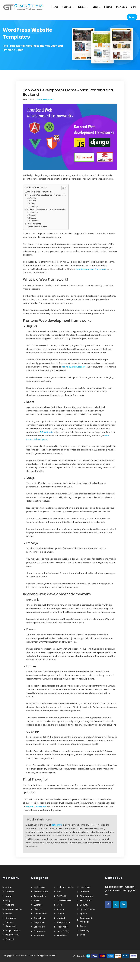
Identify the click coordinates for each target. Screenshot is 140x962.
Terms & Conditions (11, 924)
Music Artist (62, 926)
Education (39, 935)
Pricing (108, 6)
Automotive (40, 896)
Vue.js (33, 203)
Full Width (61, 896)
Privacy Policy (12, 934)
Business (38, 904)
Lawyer (60, 913)
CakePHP (35, 221)
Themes (66, 6)
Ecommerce (40, 931)
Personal (84, 891)
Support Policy (12, 930)
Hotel (59, 904)
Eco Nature (39, 926)
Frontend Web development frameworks (46, 195)
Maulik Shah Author (38, 227)
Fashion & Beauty (65, 887)
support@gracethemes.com (119, 886)
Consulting (39, 918)
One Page (85, 887)
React (33, 201)
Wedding (84, 930)
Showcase (121, 6)
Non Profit (62, 935)
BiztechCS (57, 824)
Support (82, 6)
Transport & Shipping (86, 920)
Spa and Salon (87, 909)
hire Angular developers (74, 366)
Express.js (34, 212)
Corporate (39, 922)
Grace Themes (28, 955)
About (8, 896)
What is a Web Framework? (39, 192)
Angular (33, 198)
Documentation (13, 909)
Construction (40, 913)
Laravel (33, 218)
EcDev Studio (46, 432)
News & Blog (63, 931)
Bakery (37, 900)
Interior (60, 909)
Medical (61, 918)
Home (55, 6)
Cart (133, 6)
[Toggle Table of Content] (62, 188)
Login (132, 17)
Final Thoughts (34, 224)
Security (84, 904)
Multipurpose (63, 922)
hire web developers (36, 806)
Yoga (82, 934)
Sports (83, 913)
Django (33, 215)
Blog (95, 6)
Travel (83, 925)
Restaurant (85, 900)
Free (59, 891)
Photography (86, 896)
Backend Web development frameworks (46, 209)
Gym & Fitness (64, 900)
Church (37, 909)
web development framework (91, 268)
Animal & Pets (41, 891)
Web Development (45, 99)
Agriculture (39, 887)
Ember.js (34, 206)
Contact (9, 939)
